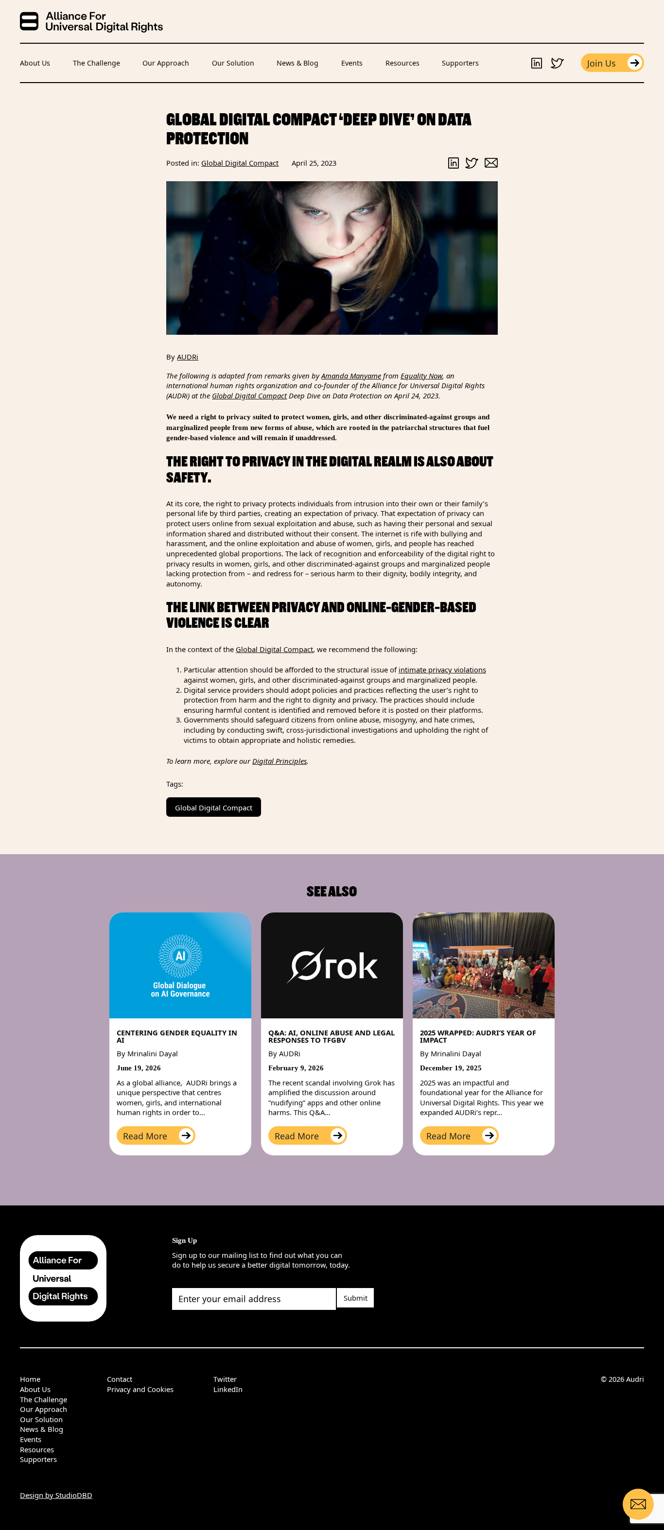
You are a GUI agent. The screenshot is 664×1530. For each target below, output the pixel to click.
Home (30, 1379)
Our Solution (233, 63)
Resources (402, 63)
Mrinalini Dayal (152, 1053)
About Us (35, 63)
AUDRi (187, 356)
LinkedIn (228, 1389)
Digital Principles (279, 761)
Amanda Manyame (351, 375)
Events (352, 63)
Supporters (460, 63)
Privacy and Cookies (140, 1389)
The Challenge (96, 63)
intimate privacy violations (442, 669)
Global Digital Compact (249, 395)
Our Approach (165, 63)
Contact (119, 1379)
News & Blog (297, 63)
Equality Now (421, 375)
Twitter (225, 1379)
